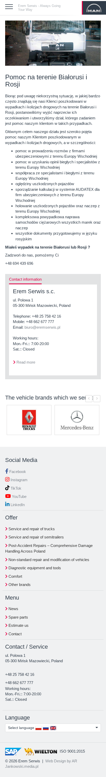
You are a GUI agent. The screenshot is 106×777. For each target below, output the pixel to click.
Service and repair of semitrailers (35, 537)
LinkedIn (17, 505)
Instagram (19, 480)
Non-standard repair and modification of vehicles (48, 559)
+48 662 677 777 (40, 321)
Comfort (14, 576)
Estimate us (18, 625)
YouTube (18, 496)
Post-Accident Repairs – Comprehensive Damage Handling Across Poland (49, 548)
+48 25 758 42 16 (46, 316)
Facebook (17, 471)
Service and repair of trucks (31, 529)
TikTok (15, 488)
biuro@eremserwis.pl (42, 327)
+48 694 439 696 (19, 263)
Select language (21, 728)
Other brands (19, 584)
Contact (14, 634)
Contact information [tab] (25, 279)
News (12, 609)
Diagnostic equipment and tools (34, 568)
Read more (25, 362)
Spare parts (17, 617)
